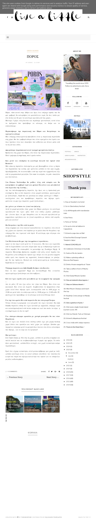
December (72, 353)
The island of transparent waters (14, 407)
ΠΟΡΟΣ (71, 359)
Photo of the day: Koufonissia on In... (51, 406)
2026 (68, 340)
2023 (68, 349)
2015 (68, 381)
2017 (68, 375)
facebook (68, 106)
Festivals (68, 151)
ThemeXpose (26, 517)
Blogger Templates (53, 517)
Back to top (84, 517)
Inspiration (81, 155)
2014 (68, 385)
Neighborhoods (70, 159)
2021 (68, 365)
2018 (68, 372)
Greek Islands (33, 50)
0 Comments (12, 371)
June (70, 362)
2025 (68, 343)
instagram (77, 106)
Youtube (86, 106)
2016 (68, 378)
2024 (68, 346)
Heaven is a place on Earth (33, 408)
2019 (68, 369)
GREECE (76, 151)
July (69, 356)
